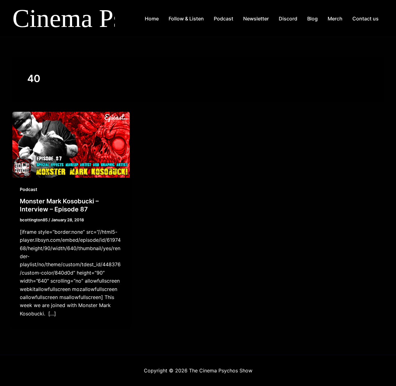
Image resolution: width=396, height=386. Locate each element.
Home (152, 18)
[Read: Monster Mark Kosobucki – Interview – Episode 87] (71, 144)
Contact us (365, 18)
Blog (312, 18)
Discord (288, 18)
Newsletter (256, 18)
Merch (335, 18)
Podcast (223, 18)
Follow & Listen (186, 18)
